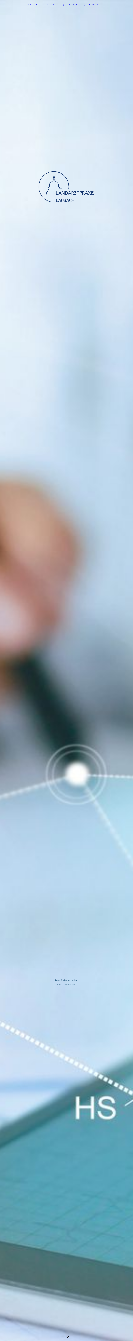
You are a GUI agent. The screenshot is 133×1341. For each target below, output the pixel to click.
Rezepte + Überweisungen (78, 5)
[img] (66, 670)
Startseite (31, 5)
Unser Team (40, 5)
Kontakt (92, 5)
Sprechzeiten (51, 5)
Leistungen (61, 5)
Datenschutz (101, 5)
